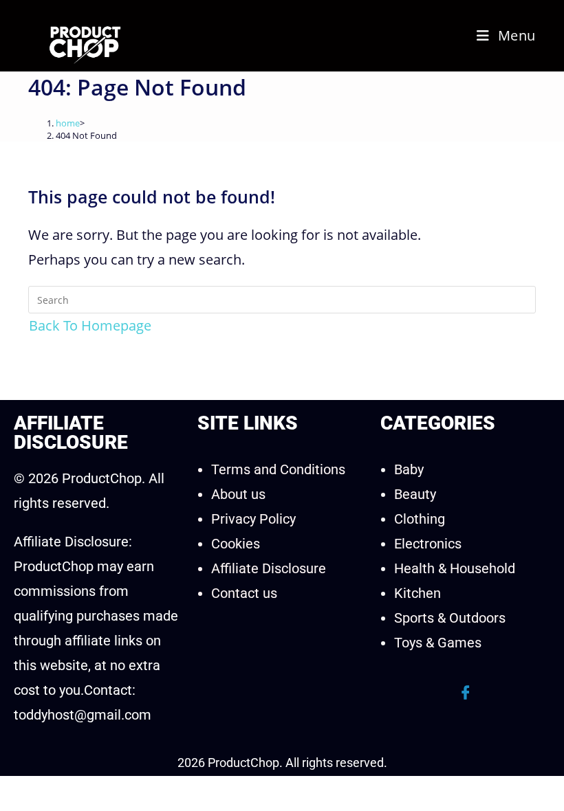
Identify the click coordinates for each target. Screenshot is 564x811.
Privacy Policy (253, 519)
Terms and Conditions (278, 469)
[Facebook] (465, 692)
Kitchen (417, 593)
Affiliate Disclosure (268, 568)
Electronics (428, 543)
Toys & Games (437, 642)
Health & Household (454, 568)
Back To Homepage (90, 325)
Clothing (419, 519)
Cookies (235, 543)
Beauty (415, 494)
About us (238, 494)
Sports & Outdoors (450, 618)
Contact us (244, 593)
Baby (409, 469)
